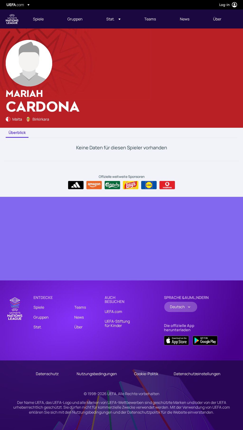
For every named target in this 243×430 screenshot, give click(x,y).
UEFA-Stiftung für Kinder (117, 323)
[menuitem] (44, 19)
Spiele (38, 307)
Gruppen (41, 317)
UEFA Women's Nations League (12, 19)
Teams (80, 307)
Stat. (37, 327)
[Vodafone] (167, 185)
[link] (38, 19)
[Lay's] (130, 185)
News (79, 317)
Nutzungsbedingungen (97, 373)
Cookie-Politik (146, 373)
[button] (113, 19)
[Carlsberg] (112, 185)
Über (78, 327)
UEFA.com (113, 311)
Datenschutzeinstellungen (197, 373)
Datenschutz (47, 373)
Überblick (17, 133)
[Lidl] (149, 185)
